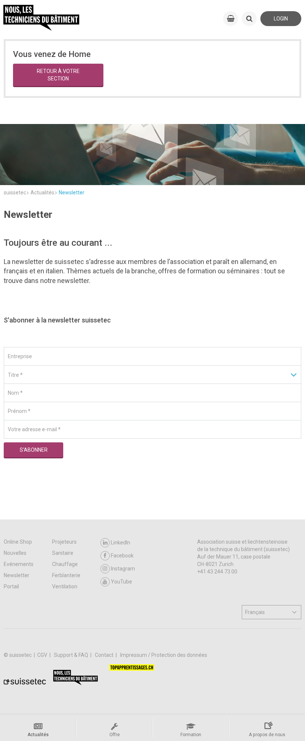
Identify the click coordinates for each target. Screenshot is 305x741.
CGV (42, 655)
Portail (11, 586)
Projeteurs (64, 542)
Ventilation (64, 586)
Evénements (18, 564)
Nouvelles (15, 553)
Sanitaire (62, 553)
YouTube (121, 582)
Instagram (123, 569)
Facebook (122, 556)
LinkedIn (120, 543)
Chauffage (65, 564)
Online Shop (18, 542)
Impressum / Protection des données (163, 655)
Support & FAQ (71, 655)
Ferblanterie (66, 575)
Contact (105, 655)
